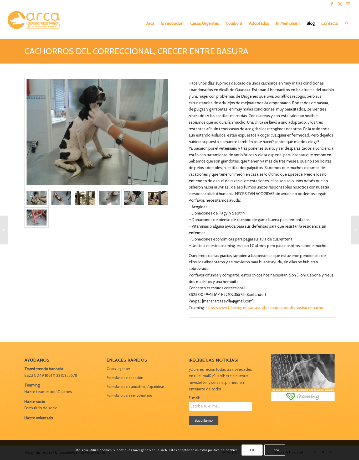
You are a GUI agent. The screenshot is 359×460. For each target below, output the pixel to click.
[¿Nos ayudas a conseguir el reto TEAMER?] (4, 230)
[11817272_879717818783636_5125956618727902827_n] (36, 217)
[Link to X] (340, 4)
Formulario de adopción (125, 377)
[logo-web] (35, 23)
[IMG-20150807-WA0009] (158, 198)
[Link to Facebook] (332, 4)
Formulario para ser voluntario (129, 395)
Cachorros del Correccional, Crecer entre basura (136, 51)
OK (252, 450)
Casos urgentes (119, 369)
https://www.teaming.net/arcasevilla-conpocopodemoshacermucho (264, 307)
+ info (274, 450)
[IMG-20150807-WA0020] (61, 198)
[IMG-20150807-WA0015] (109, 198)
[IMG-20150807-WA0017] (85, 198)
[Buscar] (347, 23)
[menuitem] (150, 23)
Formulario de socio (41, 408)
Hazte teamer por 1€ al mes (48, 391)
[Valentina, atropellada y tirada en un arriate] (355, 230)
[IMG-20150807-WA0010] (134, 198)
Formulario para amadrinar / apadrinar (135, 386)
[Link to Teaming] (348, 4)
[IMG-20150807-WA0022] (97, 133)
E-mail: (194, 398)
